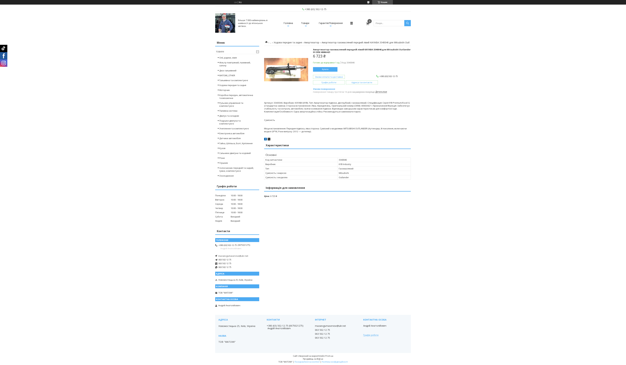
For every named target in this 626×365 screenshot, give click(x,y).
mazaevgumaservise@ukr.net (233, 256)
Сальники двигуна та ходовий (235, 153)
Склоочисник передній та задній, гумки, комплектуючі (236, 169)
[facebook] (265, 139)
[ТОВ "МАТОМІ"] (225, 23)
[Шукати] (407, 23)
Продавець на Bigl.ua (313, 359)
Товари (305, 23)
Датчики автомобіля (230, 138)
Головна (288, 23)
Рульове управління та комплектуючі (231, 104)
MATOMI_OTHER (227, 75)
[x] (269, 139)
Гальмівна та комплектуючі (233, 80)
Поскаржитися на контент (307, 361)
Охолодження (226, 175)
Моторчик (224, 90)
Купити (325, 69)
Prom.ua (329, 356)
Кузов (222, 148)
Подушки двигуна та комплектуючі (230, 122)
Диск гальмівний (227, 70)
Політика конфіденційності (335, 361)
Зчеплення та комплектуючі (234, 128)
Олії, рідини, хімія (228, 57)
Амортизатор (311, 42)
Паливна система (228, 110)
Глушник (223, 162)
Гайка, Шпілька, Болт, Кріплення (236, 143)
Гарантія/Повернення (331, 23)
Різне (222, 158)
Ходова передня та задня (288, 42)
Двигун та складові (229, 115)
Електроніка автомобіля (231, 133)
